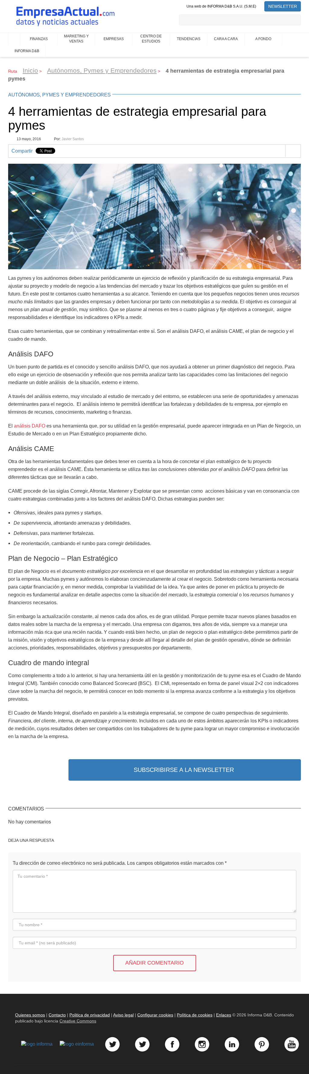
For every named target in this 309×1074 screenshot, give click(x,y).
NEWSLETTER (282, 6)
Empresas (114, 39)
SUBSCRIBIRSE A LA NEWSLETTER (184, 769)
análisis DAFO (29, 425)
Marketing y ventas (76, 38)
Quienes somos (30, 1014)
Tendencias (188, 39)
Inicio (14, 39)
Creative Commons (77, 1021)
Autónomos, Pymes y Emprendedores (102, 70)
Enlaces (223, 1014)
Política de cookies (194, 1014)
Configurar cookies (155, 1014)
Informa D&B (26, 51)
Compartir (22, 150)
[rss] (260, 6)
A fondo (263, 39)
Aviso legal (123, 1014)
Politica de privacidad (89, 1014)
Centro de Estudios (151, 38)
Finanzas (39, 39)
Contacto (57, 1014)
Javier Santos (73, 139)
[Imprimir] (293, 151)
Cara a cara (226, 39)
